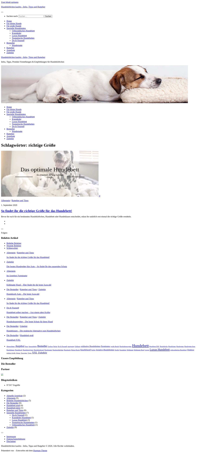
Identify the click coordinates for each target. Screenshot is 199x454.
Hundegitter (180, 346)
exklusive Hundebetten (90, 346)
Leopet (147, 350)
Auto (26, 346)
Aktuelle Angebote (14, 396)
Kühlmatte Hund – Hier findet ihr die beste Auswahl (28, 285)
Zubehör (10, 52)
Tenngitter (24, 353)
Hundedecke (164, 346)
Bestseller (10, 43)
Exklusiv (77, 346)
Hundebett (140, 345)
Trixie (30, 353)
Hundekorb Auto (28, 350)
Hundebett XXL (13, 340)
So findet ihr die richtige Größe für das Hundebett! (36, 211)
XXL (34, 352)
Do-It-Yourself (18, 40)
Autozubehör (33, 346)
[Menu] (2, 12)
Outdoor (190, 350)
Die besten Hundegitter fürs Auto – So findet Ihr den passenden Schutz (36, 266)
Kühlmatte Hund (139, 350)
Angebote (10, 50)
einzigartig (71, 346)
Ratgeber (10, 48)
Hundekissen (10, 350)
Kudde (117, 350)
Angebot (19, 346)
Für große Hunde (13, 26)
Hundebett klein (13, 408)
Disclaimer (11, 441)
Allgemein (5, 200)
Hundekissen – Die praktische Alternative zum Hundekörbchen (33, 331)
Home (9, 21)
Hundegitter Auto (189, 346)
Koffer (93, 350)
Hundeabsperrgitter (126, 346)
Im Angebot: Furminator (16, 276)
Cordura (50, 346)
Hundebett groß (26, 335)
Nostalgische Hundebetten (23, 38)
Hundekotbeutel (39, 350)
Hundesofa (67, 350)
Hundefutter (172, 346)
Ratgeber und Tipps (20, 200)
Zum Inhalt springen (9, 2)
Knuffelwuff (85, 350)
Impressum (11, 436)
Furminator (105, 346)
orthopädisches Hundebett (178, 350)
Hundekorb (18, 350)
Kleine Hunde (75, 350)
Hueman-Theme (40, 450)
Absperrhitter (10, 346)
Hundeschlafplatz (58, 350)
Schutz (18, 353)
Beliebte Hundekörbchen (17, 400)
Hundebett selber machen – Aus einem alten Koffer (28, 312)
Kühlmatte (130, 350)
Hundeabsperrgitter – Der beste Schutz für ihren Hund (29, 321)
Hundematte (17, 45)
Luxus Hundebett (19, 35)
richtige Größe (11, 353)
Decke (55, 346)
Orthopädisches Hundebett (23, 31)
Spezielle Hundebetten (16, 28)
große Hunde (115, 346)
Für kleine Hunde (14, 23)
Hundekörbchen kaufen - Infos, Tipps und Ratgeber (23, 7)
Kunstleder (16, 33)
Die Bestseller (12, 289)
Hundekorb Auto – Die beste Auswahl (22, 294)
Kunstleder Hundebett (21, 417)
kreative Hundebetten (105, 350)
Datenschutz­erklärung (15, 439)
